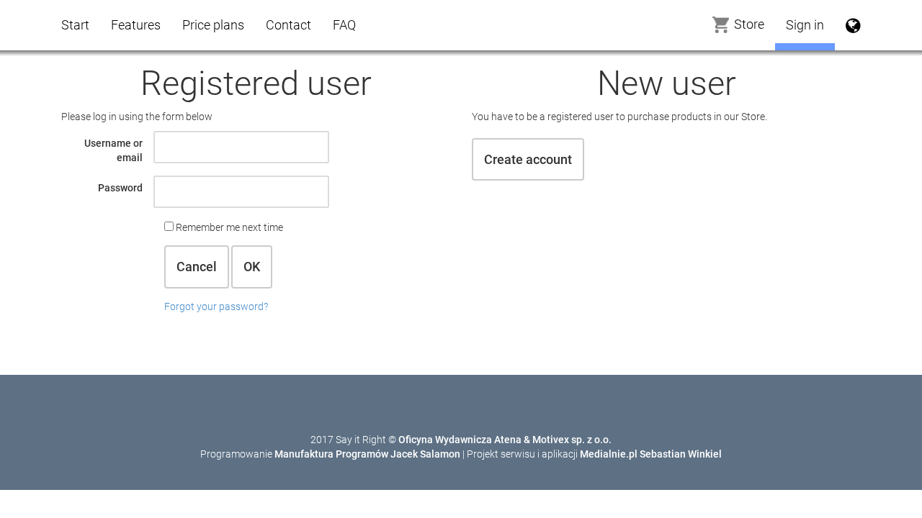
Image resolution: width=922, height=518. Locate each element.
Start (75, 24)
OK (251, 266)
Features (136, 24)
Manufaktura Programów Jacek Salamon (367, 454)
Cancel (196, 266)
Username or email (113, 150)
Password (120, 188)
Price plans (213, 24)
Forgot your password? (216, 306)
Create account (528, 159)
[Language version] (853, 25)
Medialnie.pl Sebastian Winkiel (651, 454)
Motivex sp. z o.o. (572, 439)
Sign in (805, 24)
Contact (288, 24)
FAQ (344, 24)
